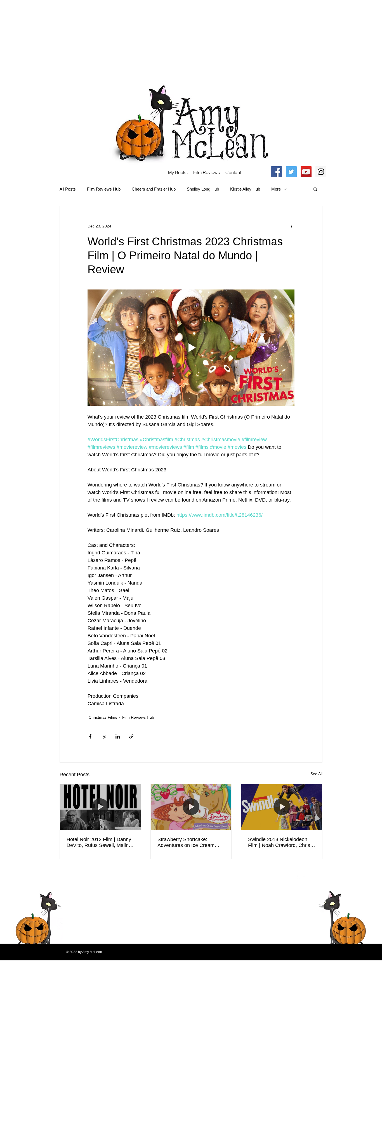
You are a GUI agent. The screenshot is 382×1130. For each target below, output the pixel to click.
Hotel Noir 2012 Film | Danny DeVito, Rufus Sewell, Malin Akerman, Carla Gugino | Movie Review (99, 842)
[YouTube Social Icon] (306, 171)
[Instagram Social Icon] (320, 171)
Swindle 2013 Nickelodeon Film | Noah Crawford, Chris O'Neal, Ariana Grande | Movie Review (279, 842)
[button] (315, 189)
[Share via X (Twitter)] (104, 736)
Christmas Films (103, 717)
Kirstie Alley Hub (245, 189)
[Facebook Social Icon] (276, 171)
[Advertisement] (168, 39)
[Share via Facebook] (90, 736)
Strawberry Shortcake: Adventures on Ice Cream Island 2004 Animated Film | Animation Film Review (188, 842)
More (276, 189)
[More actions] (291, 226)
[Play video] (191, 347)
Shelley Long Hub (203, 189)
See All (316, 773)
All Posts (68, 189)
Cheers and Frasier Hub (154, 189)
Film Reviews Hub (104, 189)
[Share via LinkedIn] (117, 736)
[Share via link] (131, 736)
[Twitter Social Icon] (291, 171)
